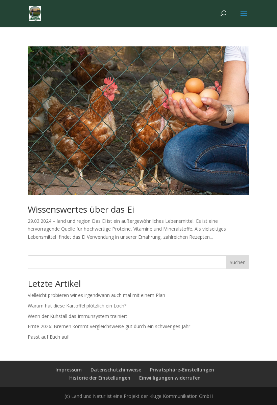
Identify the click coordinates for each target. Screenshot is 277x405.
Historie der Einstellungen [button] (99, 378)
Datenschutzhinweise (116, 369)
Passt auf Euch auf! (49, 337)
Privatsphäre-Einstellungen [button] (182, 369)
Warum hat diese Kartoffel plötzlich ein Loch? (77, 305)
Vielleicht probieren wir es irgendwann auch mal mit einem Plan (96, 295)
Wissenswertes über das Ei (81, 209)
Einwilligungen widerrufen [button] (170, 378)
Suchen (238, 262)
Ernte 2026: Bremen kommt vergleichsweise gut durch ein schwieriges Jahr (109, 326)
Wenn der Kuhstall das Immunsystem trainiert (77, 316)
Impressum (68, 369)
